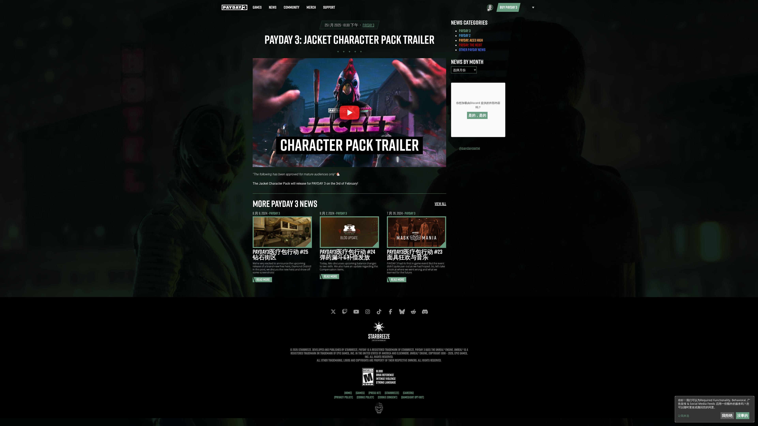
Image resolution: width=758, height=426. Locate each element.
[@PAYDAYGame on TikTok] (379, 311)
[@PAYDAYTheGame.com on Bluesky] (402, 311)
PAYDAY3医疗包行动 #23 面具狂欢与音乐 (414, 254)
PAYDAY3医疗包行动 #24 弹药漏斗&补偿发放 (347, 254)
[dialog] (714, 409)
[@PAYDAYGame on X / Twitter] (333, 311)
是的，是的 (477, 115)
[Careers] (408, 393)
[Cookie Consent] (387, 397)
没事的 (742, 415)
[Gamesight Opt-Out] (412, 397)
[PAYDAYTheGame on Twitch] (344, 311)
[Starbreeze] (392, 393)
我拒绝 (727, 415)
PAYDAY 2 (465, 35)
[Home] (348, 393)
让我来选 (683, 415)
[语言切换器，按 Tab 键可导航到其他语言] (528, 7)
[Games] (360, 393)
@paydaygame (469, 148)
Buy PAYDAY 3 (508, 7)
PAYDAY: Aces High (471, 40)
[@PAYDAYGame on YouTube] (356, 311)
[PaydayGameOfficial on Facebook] (390, 311)
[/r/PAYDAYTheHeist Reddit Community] (413, 311)
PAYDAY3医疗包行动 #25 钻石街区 (280, 254)
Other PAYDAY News (472, 49)
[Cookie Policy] (365, 397)
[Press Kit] (375, 393)
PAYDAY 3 (368, 25)
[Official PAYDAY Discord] (425, 311)
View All (440, 203)
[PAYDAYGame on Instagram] (367, 311)
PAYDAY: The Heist (470, 45)
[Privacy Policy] (343, 397)
